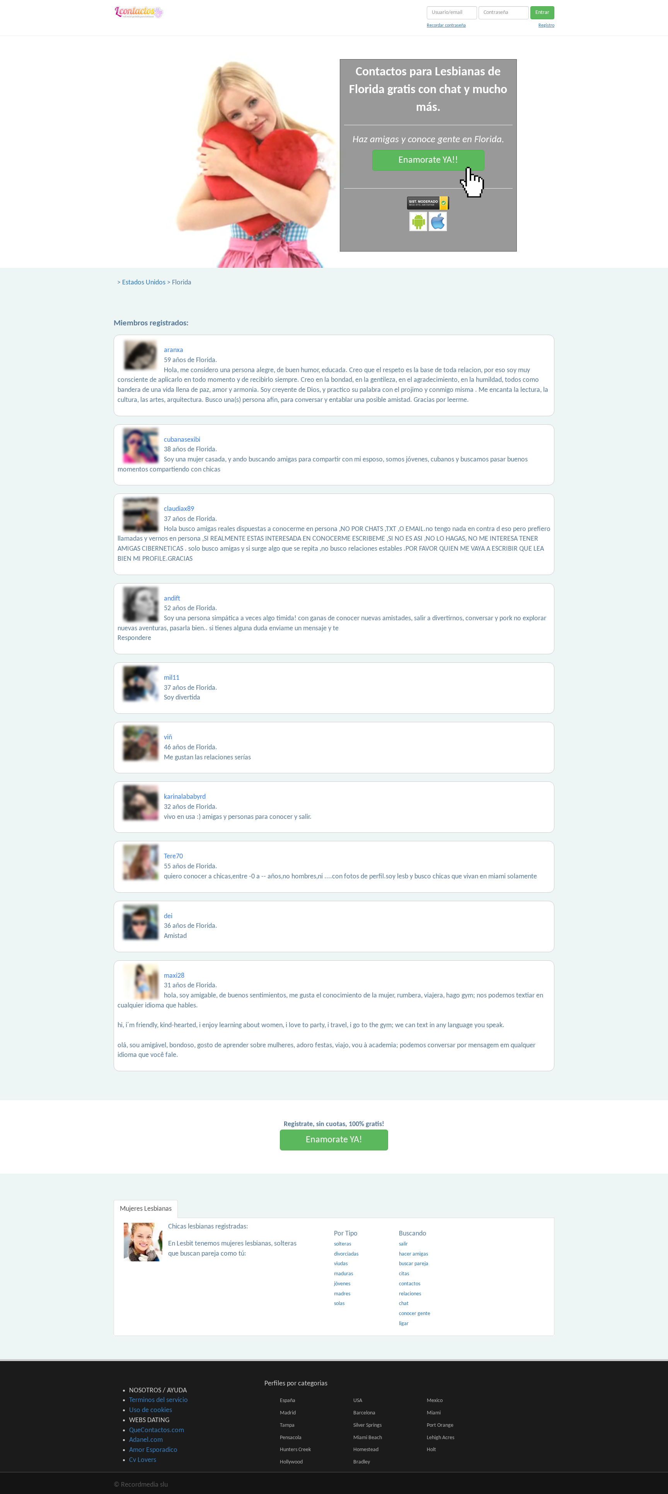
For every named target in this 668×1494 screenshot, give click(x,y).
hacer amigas (413, 1254)
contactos (409, 1284)
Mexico (435, 1401)
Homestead (365, 1450)
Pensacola (291, 1438)
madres (342, 1294)
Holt (431, 1450)
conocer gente (414, 1314)
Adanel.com (146, 1440)
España (287, 1401)
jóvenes (342, 1284)
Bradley (361, 1462)
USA (357, 1401)
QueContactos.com (156, 1430)
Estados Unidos (143, 282)
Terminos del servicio (158, 1400)
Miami (434, 1413)
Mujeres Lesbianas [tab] (146, 1209)
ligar (404, 1324)
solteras (342, 1244)
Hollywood (291, 1462)
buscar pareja (413, 1264)
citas (404, 1274)
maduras (343, 1274)
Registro (546, 25)
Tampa (287, 1425)
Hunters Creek (295, 1450)
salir (403, 1244)
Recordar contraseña (446, 25)
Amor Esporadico (153, 1450)
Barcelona (364, 1413)
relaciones (410, 1294)
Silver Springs (367, 1425)
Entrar (542, 12)
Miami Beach (367, 1438)
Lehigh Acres (440, 1438)
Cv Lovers (142, 1460)
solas (339, 1304)
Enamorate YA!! (428, 160)
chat (404, 1304)
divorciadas (346, 1254)
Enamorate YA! (334, 1140)
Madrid (288, 1413)
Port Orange (440, 1425)
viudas (341, 1264)
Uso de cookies (150, 1410)
